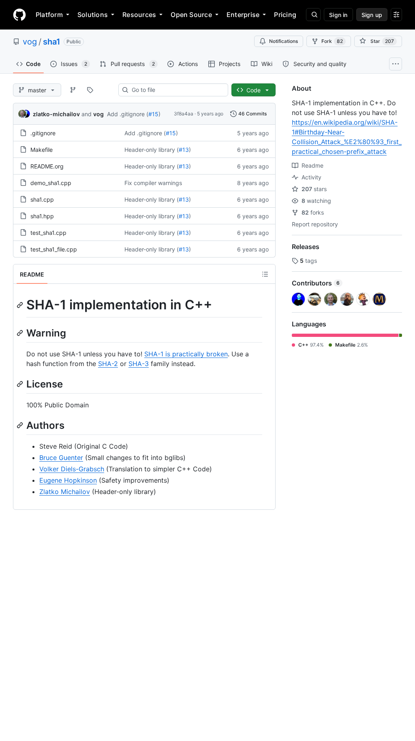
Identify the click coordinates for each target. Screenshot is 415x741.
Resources (139, 15)
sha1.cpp (42, 199)
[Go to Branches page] (72, 89)
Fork (332, 41)
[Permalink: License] (20, 384)
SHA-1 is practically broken (186, 354)
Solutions (92, 15)
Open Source (191, 15)
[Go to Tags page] (89, 89)
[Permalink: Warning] (20, 333)
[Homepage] (19, 14)
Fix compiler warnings (153, 182)
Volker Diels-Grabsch (71, 469)
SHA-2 (108, 364)
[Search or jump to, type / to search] (313, 14)
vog (30, 42)
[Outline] (265, 274)
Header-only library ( (151, 149)
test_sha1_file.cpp (53, 249)
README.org (47, 166)
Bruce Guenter (61, 458)
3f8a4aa (183, 114)
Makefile (41, 149)
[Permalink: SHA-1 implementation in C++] (20, 305)
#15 (153, 114)
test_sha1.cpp (48, 232)
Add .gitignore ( (127, 114)
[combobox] (176, 90)
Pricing (285, 15)
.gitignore (43, 133)
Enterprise (243, 15)
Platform (49, 15)
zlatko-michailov (56, 114)
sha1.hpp (42, 216)
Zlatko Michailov (64, 492)
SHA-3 (138, 364)
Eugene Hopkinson (68, 480)
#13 (184, 149)
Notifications (283, 41)
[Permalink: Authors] (20, 425)
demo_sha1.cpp (50, 182)
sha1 (51, 42)
